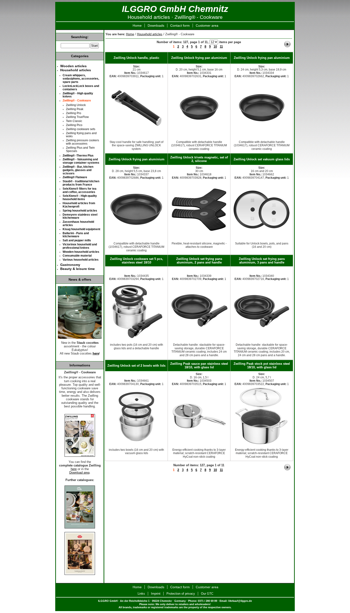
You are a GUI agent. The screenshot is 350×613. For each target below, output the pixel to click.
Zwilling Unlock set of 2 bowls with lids (136, 365)
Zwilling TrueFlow (77, 117)
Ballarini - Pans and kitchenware (76, 235)
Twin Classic (74, 121)
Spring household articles (80, 210)
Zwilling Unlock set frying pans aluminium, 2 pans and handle (199, 260)
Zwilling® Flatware (75, 177)
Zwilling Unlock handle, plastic (136, 58)
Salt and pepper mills (77, 240)
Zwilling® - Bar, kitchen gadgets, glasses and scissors (78, 170)
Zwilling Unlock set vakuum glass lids (262, 159)
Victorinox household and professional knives (80, 246)
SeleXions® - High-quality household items (80, 197)
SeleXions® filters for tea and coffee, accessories (79, 190)
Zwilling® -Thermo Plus (78, 155)
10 (215, 46)
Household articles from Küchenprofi (79, 205)
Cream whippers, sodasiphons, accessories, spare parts (81, 78)
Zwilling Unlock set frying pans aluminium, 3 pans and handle (262, 260)
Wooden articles (73, 66)
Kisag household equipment (81, 229)
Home (137, 25)
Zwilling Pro (73, 113)
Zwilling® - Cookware (77, 100)
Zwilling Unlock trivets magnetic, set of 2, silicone (199, 159)
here (96, 353)
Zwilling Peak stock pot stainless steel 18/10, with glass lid (262, 365)
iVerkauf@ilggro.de (240, 600)
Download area (79, 472)
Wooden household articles (81, 251)
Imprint (155, 593)
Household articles (149, 34)
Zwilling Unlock (76, 105)
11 (221, 46)
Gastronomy (70, 265)
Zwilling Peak (74, 109)
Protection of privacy (180, 593)
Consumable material (77, 255)
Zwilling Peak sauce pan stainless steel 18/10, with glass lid (199, 365)
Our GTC (207, 593)
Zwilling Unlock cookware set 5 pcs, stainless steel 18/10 (136, 260)
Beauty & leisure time (77, 269)
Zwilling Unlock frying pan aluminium (199, 58)
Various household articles (81, 259)
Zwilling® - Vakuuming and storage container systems (81, 161)
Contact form (180, 25)
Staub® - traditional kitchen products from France (81, 183)
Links (141, 593)
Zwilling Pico (74, 125)
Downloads (156, 25)
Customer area (207, 25)
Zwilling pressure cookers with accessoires (82, 142)
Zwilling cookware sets (80, 129)
